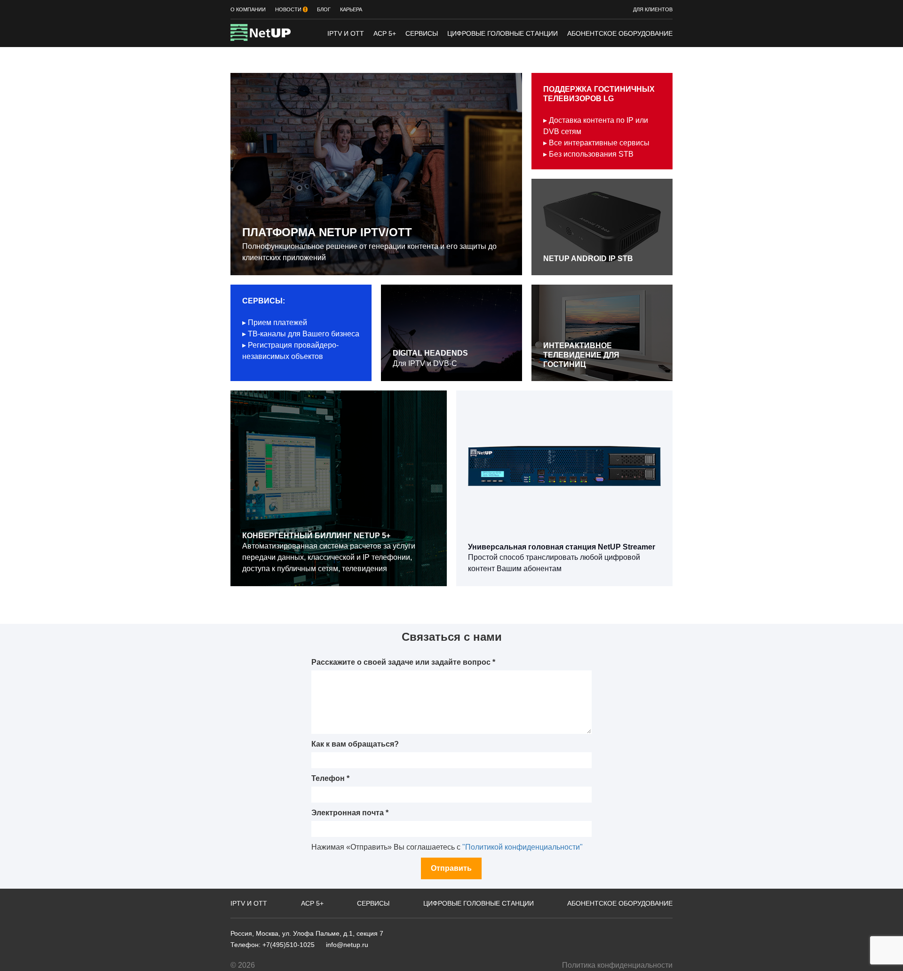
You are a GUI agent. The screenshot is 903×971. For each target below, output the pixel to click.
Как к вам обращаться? (355, 744)
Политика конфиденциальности (617, 965)
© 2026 (242, 965)
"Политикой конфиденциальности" (522, 847)
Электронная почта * (349, 813)
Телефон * (330, 778)
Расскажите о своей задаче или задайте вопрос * (403, 662)
